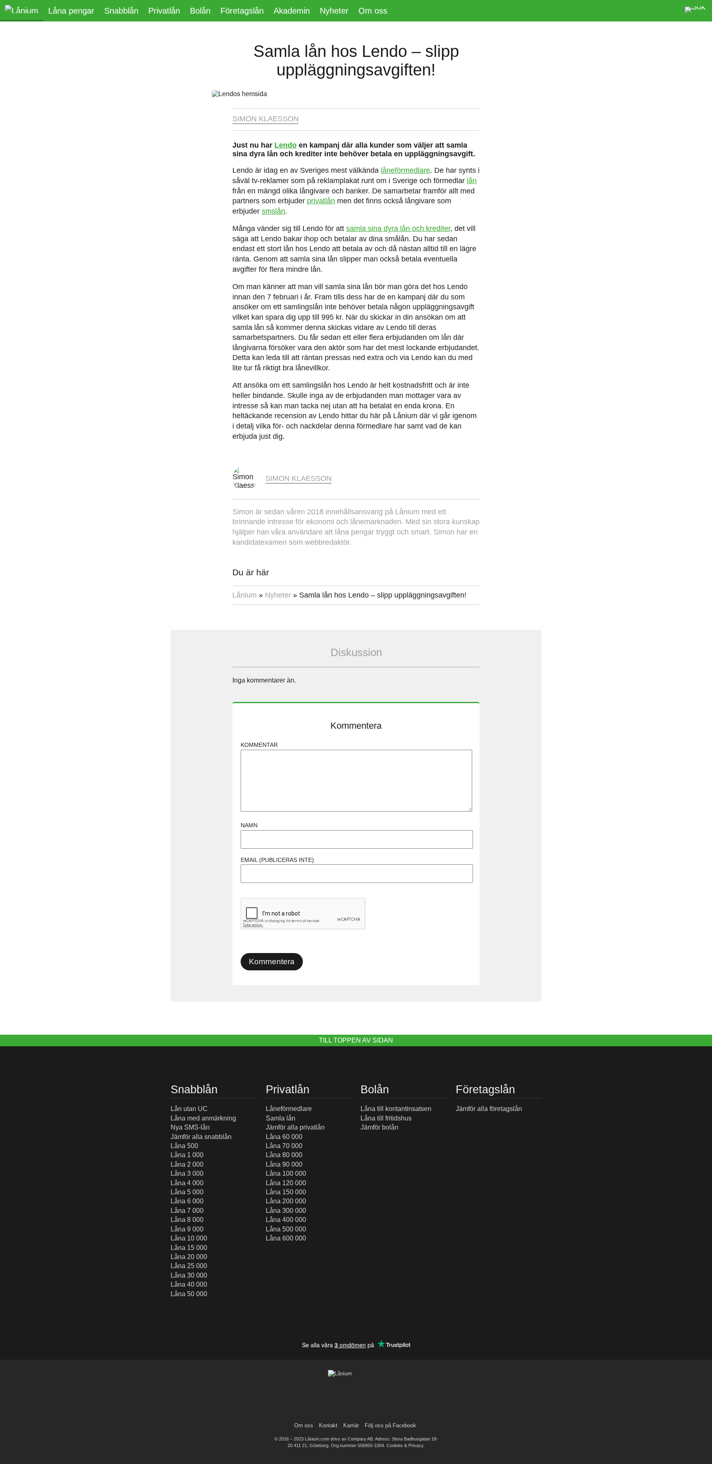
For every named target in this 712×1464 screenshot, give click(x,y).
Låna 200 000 (286, 1201)
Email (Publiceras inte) (277, 860)
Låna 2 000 (187, 1164)
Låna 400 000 (286, 1219)
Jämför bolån (379, 1127)
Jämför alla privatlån (295, 1127)
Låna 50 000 (189, 1293)
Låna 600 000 (286, 1238)
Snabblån (121, 10)
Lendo (285, 145)
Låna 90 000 (284, 1164)
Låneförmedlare (289, 1108)
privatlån (321, 201)
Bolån (200, 10)
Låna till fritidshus (386, 1118)
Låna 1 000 (187, 1154)
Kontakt (328, 1425)
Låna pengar (71, 10)
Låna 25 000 (189, 1265)
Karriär (351, 1425)
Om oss (372, 10)
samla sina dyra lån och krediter (398, 228)
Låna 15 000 (189, 1247)
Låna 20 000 (189, 1256)
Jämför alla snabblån (201, 1136)
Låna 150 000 (286, 1192)
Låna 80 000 (284, 1154)
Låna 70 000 (284, 1145)
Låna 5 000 (187, 1192)
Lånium (244, 595)
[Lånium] (21, 10)
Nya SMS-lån (190, 1127)
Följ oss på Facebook (390, 1425)
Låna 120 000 (286, 1182)
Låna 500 (184, 1145)
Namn (249, 825)
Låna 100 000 (286, 1173)
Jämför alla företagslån (489, 1108)
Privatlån (164, 10)
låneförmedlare (405, 170)
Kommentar (259, 744)
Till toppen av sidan (356, 1040)
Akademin (292, 10)
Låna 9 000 (187, 1229)
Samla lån (280, 1118)
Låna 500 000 (286, 1229)
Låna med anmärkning (203, 1118)
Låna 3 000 (187, 1173)
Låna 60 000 (284, 1136)
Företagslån (242, 10)
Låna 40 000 (189, 1284)
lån (472, 181)
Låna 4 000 (187, 1182)
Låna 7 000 (187, 1210)
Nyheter (334, 10)
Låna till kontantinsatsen (396, 1108)
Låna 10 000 (189, 1238)
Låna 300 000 (286, 1210)
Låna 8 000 (187, 1219)
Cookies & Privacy (404, 1445)
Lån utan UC (189, 1108)
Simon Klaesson (265, 119)
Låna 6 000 (187, 1201)
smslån (273, 211)
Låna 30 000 (189, 1275)
